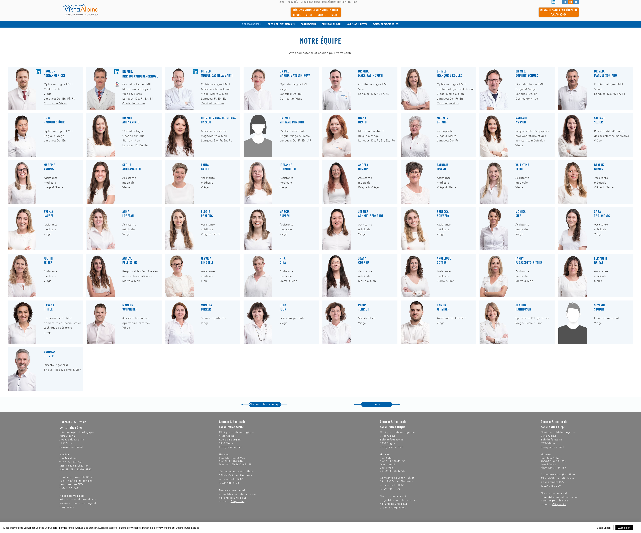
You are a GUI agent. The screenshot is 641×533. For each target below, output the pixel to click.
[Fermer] (637, 527)
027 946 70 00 (391, 488)
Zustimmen (624, 527)
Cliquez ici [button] (66, 506)
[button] (398, 507)
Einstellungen (603, 527)
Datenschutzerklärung (187, 527)
